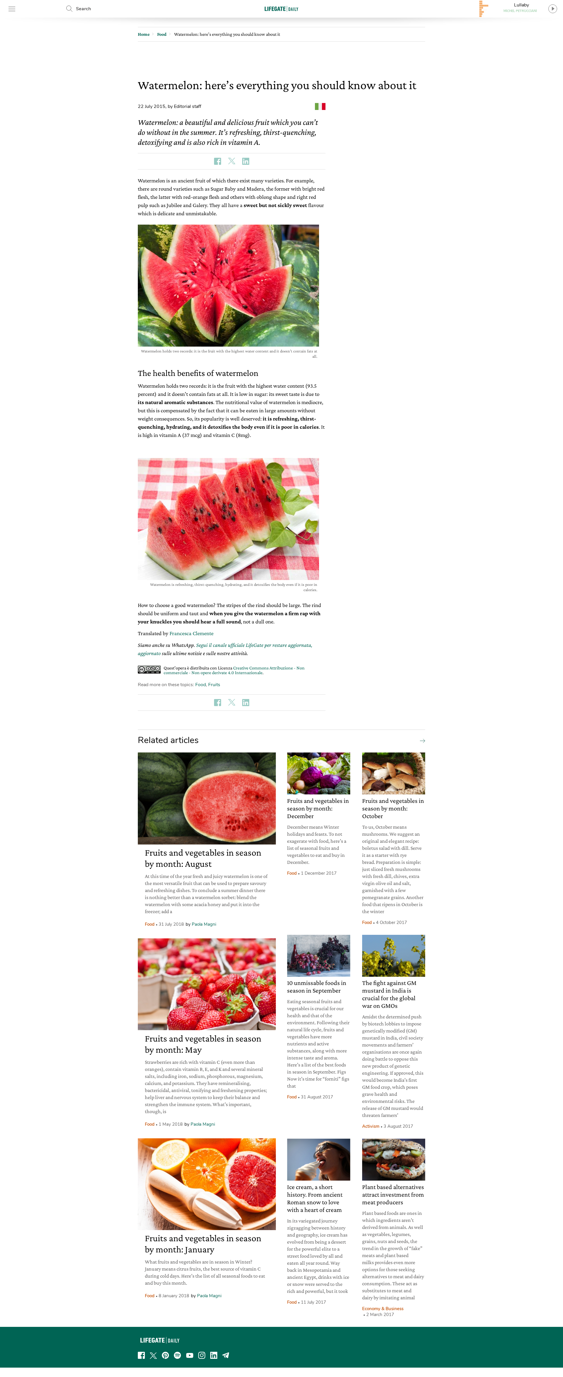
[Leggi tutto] (421, 740)
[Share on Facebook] (217, 161)
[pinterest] (165, 1355)
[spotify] (177, 1355)
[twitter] (153, 1355)
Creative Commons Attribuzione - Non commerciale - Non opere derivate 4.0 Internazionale (234, 670)
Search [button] (83, 9)
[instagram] (201, 1355)
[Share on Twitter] (231, 161)
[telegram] (225, 1355)
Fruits (214, 684)
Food (200, 684)
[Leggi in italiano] (320, 106)
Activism (370, 1126)
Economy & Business (382, 1309)
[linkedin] (213, 1355)
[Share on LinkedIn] (245, 161)
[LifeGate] (281, 9)
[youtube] (189, 1355)
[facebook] (141, 1355)
